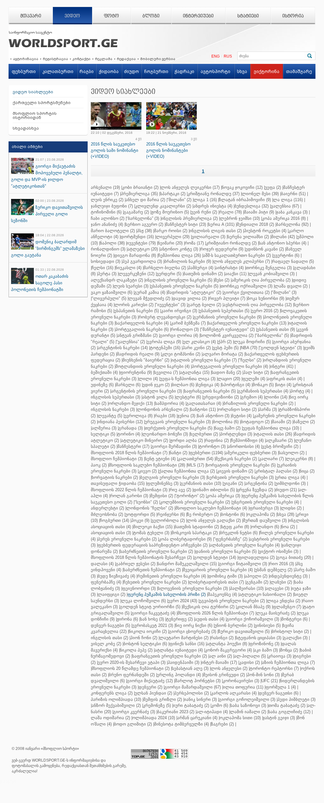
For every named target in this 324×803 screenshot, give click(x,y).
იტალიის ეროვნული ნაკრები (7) (204, 360)
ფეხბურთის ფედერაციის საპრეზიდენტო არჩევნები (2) (153, 545)
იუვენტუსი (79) (141, 243)
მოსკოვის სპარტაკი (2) (194, 532)
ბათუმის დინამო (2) (203, 273)
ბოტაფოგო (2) (255, 421)
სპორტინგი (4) (235, 384)
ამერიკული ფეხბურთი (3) (251, 452)
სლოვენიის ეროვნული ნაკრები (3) (193, 588)
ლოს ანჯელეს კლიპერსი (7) (241, 261)
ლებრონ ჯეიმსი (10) (240, 218)
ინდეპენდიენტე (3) (289, 576)
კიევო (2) (148, 471)
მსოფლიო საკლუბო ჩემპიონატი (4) (211, 508)
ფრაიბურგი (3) (264, 508)
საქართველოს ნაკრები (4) (142, 323)
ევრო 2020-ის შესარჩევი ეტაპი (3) (131, 662)
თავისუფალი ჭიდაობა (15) (118, 483)
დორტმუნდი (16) (137, 236)
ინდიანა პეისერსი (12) (120, 421)
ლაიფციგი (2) (111, 594)
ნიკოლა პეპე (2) (136, 650)
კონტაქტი (81, 59)
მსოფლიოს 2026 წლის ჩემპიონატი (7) (216, 613)
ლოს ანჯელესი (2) (229, 668)
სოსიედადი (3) (105, 261)
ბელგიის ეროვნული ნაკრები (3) (172, 477)
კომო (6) (219, 705)
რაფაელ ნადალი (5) (293, 261)
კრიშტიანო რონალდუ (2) (231, 243)
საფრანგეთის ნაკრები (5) (210, 391)
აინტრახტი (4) (229, 267)
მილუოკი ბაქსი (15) (152, 526)
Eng (215, 56)
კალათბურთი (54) (195, 458)
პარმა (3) (268, 409)
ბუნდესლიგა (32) (251, 206)
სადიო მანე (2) (226, 372)
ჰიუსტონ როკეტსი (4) (265, 230)
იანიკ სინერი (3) (200, 699)
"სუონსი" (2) (146, 502)
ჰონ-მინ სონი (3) (263, 674)
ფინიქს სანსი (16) (186, 643)
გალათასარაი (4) (203, 403)
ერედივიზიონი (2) (221, 397)
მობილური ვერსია (157, 59)
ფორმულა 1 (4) (280, 687)
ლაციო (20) (229, 378)
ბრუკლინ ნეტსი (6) (239, 532)
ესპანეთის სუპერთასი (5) (224, 310)
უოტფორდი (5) (140, 514)
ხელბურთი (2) (204, 434)
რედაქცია (126, 59)
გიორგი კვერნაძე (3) (134, 711)
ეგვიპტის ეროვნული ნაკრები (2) (232, 600)
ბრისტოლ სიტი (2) (290, 631)
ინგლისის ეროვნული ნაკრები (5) (178, 280)
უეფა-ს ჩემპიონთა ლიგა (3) (187, 378)
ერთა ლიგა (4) (290, 477)
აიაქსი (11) (235, 273)
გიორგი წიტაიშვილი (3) (243, 563)
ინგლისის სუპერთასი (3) (115, 397)
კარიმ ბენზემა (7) (188, 323)
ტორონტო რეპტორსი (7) (274, 668)
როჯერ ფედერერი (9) (221, 249)
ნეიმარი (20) (170, 243)
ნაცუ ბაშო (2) (227, 428)
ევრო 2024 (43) (182, 600)
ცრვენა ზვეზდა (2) (255, 489)
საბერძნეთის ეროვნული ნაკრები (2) (156, 551)
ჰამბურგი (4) (200, 267)
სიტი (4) (283, 384)
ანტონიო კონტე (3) (179, 249)
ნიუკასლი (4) (128, 267)
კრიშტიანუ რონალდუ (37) (214, 193)
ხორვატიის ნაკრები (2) (115, 477)
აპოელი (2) (256, 576)
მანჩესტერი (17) (133, 446)
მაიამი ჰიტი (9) (259, 212)
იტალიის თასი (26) (273, 434)
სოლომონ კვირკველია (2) (226, 335)
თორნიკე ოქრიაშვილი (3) (246, 286)
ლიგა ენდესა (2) (283, 600)
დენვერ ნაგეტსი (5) (110, 625)
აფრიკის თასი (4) (284, 378)
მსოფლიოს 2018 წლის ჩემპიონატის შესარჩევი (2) (141, 557)
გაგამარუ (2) (136, 212)
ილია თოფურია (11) (243, 687)
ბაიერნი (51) (293, 193)
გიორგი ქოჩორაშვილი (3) (253, 619)
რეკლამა (103, 59)
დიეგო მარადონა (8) (135, 255)
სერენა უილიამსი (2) (248, 236)
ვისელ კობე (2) (106, 643)
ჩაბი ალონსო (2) (107, 218)
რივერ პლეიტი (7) (227, 298)
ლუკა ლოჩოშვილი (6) (143, 600)
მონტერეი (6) (294, 619)
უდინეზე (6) (102, 384)
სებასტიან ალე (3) (190, 668)
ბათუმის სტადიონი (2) (197, 526)
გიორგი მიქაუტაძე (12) (150, 680)
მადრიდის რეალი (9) (138, 354)
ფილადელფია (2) (256, 557)
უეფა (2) (273, 187)
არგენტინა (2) (259, 483)
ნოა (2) (288, 526)
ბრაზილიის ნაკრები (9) (187, 261)
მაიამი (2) (281, 421)
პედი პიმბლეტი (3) (296, 699)
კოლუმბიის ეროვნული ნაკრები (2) (195, 502)
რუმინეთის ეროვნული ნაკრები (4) (171, 576)
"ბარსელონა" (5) (272, 335)
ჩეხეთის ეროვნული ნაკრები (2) (155, 582)
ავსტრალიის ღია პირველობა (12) (257, 304)
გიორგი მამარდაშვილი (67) (193, 687)
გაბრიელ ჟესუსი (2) (135, 563)
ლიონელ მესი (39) (260, 193)
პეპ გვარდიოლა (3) (142, 261)
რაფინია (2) (217, 440)
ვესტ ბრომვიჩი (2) (280, 446)
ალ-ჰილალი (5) (250, 656)
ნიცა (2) (307, 471)
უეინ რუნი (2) (204, 212)
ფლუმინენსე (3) (162, 483)
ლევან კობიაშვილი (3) (272, 273)
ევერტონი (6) (286, 255)
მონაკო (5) (263, 384)
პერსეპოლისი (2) (191, 693)
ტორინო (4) (128, 434)
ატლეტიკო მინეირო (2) (144, 440)
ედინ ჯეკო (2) (156, 384)
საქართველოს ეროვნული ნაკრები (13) (247, 323)
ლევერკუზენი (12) (136, 273)
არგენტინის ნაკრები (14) (123, 347)
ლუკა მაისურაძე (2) (276, 613)
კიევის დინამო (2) (235, 471)
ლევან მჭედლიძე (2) (149, 298)
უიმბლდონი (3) (290, 483)
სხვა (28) (285, 514)
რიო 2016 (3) (281, 563)
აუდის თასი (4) (209, 619)
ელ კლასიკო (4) (199, 341)
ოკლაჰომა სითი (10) (240, 717)
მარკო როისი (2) (170, 230)
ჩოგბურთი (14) (114, 520)
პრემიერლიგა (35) (139, 193)
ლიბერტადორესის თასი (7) (216, 582)
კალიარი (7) (271, 458)
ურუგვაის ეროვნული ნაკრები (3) (178, 421)
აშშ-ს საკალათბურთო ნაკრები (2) (237, 255)
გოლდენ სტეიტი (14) (215, 557)
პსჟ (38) (144, 230)
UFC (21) (269, 680)
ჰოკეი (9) (140, 520)
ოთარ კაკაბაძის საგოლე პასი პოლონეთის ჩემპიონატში (39, 283)
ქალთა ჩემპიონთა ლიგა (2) (187, 471)
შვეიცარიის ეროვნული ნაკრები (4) (218, 569)
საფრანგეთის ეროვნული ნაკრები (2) (169, 656)
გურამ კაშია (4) (149, 292)
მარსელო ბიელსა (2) (165, 267)
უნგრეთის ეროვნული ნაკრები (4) (265, 502)
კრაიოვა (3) (279, 656)
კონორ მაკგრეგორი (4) (228, 650)
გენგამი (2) (257, 582)
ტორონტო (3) (212, 446)
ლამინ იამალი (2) (248, 711)
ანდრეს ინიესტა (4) (212, 206)
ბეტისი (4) (242, 415)
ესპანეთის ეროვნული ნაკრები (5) (184, 286)
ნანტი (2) (178, 452)
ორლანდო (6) (265, 526)
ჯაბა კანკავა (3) (292, 212)
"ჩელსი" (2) (250, 360)
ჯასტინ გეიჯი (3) (279, 717)
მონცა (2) (289, 650)
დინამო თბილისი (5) (214, 489)
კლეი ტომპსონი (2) (181, 354)
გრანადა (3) (131, 428)
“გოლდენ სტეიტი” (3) (280, 347)
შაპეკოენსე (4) (222, 594)
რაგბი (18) (165, 415)
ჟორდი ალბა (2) (186, 440)
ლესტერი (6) (188, 397)
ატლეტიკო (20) (143, 249)
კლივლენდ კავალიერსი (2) (163, 206)
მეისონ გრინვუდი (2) (224, 674)
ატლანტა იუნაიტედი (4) (179, 650)
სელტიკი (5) (103, 434)
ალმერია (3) (104, 428)
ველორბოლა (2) (168, 520)
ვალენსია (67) (285, 206)
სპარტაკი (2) (172, 193)
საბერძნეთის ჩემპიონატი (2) (152, 569)
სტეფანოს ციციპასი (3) (258, 637)
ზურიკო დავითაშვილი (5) (244, 631)
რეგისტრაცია (55, 59)
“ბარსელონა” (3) (143, 218)
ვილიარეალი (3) (208, 236)
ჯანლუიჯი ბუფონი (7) (112, 206)
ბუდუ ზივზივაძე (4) (116, 576)
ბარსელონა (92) (292, 224)
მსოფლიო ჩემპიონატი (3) (117, 458)
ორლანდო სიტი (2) (237, 409)
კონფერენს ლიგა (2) (112, 693)
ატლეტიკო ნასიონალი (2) (265, 594)
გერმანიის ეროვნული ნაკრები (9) (228, 317)
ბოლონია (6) (226, 421)
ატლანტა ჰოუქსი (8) (227, 643)
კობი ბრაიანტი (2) (140, 187)
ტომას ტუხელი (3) (151, 532)
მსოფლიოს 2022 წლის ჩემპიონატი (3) (129, 489)
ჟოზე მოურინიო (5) (170, 212)
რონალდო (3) (185, 329)
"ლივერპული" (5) (109, 298)
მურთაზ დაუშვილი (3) (265, 520)
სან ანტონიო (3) (213, 415)
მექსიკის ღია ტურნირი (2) (208, 606)
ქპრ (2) (225, 341)
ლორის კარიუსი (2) (134, 304)
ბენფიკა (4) (207, 384)
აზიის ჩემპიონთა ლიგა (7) (288, 662)
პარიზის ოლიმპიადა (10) (116, 699)
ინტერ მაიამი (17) (219, 662)
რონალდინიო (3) (108, 249)
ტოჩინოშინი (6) (106, 212)
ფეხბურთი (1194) (206, 452)
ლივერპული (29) (173, 236)
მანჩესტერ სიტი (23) (185, 224)
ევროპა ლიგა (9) (164, 341)
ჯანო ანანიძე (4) (107, 224)
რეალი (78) (230, 212)
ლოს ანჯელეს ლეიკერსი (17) (190, 187)
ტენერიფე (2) (179, 619)
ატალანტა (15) (194, 372)
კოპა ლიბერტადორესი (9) (185, 539)
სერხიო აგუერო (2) (144, 224)
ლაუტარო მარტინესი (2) (184, 637)
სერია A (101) (221, 224)
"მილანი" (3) (284, 292)
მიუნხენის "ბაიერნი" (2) (145, 360)
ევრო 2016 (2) (265, 310)
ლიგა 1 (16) (205, 199)
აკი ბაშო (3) (266, 650)
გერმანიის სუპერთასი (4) (263, 391)
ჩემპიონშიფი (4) (247, 440)
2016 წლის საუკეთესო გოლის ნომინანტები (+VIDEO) (168, 150)
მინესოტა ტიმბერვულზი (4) (181, 724)
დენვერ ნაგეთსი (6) (278, 693)
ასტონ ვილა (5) (157, 397)
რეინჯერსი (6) (171, 514)
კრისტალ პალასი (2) (276, 471)
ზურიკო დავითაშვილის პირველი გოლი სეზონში (47, 214)
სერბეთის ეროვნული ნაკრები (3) (240, 477)
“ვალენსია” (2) (130, 341)
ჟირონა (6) (127, 619)
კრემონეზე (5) (157, 705)
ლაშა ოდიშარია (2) (110, 717)
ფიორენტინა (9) (136, 372)
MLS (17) (195, 465)
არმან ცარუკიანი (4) (197, 717)
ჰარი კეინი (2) (197, 347)
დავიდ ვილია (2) (189, 298)
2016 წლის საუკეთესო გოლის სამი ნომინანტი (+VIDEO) (114, 150)
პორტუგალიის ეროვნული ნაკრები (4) (230, 366)
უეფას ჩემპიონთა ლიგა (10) (271, 428)
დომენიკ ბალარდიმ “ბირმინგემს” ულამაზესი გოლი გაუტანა (48, 248)
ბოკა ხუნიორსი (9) (265, 298)
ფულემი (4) (253, 378)
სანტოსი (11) (203, 409)
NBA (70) (249, 347)
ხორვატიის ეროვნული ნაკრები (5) (241, 465)
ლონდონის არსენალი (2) (162, 409)
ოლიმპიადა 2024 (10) (153, 717)
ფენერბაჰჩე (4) (106, 582)
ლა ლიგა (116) (288, 199)
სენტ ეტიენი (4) (160, 458)
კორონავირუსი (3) (241, 680)
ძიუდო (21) (286, 489)
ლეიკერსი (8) (299, 458)
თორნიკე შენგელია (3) (269, 267)
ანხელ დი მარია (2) (145, 199)
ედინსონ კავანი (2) (265, 249)
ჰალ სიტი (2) (256, 372)
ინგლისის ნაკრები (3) (113, 409)
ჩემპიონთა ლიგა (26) (179, 255)
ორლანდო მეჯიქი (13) (131, 403)
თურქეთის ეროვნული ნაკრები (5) (178, 428)
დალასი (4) (102, 563)
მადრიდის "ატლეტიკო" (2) (194, 292)
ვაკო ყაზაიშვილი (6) (111, 292)
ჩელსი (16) (102, 267)
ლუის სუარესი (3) (131, 286)
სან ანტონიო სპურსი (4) (282, 243)
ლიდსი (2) (291, 508)
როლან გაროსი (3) (129, 495)
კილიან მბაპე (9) (254, 606)
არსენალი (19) (105, 187)
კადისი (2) (249, 662)
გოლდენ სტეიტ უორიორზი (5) (150, 606)
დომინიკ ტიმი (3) (225, 576)
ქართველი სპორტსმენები (42, 102)
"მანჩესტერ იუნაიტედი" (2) (228, 329)
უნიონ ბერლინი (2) (233, 625)
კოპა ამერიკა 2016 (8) (284, 218)
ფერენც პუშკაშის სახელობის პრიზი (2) (167, 594)
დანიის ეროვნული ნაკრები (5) (226, 551)
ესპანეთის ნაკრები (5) (136, 310)
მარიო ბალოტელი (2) (113, 230)
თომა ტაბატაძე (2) (286, 705)
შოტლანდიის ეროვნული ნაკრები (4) (152, 366)
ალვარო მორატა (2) (222, 354)
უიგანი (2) (233, 483)
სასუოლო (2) (291, 452)
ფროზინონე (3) (264, 643)
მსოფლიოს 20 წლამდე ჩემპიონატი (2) (131, 668)
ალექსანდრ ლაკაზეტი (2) (117, 280)
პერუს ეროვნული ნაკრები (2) (127, 539)
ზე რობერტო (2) (203, 514)
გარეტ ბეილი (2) (204, 304)
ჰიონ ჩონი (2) (143, 637)
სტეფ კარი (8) (235, 526)
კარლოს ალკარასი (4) (234, 693)
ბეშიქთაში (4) (104, 372)
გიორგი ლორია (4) (179, 335)
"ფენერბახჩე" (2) (230, 539)
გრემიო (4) (252, 397)
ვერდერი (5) (169, 273)
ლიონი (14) (276, 397)
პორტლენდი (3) (236, 434)
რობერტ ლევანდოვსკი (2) (165, 317)
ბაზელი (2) (304, 421)
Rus (228, 56)
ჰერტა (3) (107, 273)
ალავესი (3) (278, 588)
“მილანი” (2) (179, 199)
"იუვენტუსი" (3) (170, 304)
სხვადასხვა (26, 128)
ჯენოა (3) (186, 415)
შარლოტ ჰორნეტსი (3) (198, 680)
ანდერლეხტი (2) (107, 508)
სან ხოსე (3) (152, 619)
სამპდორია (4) (169, 403)
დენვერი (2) (150, 687)
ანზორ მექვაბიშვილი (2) (116, 705)
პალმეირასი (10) (247, 588)
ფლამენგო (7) (287, 606)
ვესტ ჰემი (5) (226, 347)
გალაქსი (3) (296, 637)
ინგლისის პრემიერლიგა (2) (189, 218)
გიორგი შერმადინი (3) (174, 446)
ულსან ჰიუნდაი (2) (153, 693)
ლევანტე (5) (110, 415)
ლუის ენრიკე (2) (107, 199)
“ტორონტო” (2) (189, 495)
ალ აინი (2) (220, 656)
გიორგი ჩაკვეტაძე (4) (153, 613)
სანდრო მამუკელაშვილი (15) (187, 563)
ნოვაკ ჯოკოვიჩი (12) (242, 187)
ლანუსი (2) (281, 582)
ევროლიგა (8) (138, 415)
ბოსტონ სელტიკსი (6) (145, 643)
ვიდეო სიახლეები (33, 92)
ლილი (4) (148, 378)
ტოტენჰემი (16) (165, 347)
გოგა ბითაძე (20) (294, 557)
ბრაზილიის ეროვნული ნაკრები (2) (258, 403)
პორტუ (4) (300, 391)
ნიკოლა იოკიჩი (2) (148, 631)
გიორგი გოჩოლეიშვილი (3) (247, 699)
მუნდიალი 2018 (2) (255, 224)
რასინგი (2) (222, 637)
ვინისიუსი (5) (268, 625)
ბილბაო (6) (183, 384)
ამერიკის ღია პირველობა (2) (261, 280)
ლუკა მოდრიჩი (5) (252, 341)
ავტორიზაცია (25, 59)
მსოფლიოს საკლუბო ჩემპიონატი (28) (147, 465)
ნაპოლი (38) (112, 243)
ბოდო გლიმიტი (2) (133, 724)
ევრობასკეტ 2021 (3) (152, 625)
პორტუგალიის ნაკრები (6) (142, 329)
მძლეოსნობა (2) (107, 514)
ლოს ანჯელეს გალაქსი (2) (214, 520)
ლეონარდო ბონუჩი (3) (165, 434)
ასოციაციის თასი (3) (111, 532)
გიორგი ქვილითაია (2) (246, 292)
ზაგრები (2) (222, 724)
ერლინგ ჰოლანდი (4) (179, 674)
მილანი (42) (283, 236)
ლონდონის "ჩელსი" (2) (149, 508)
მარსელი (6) (128, 384)
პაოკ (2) (99, 465)
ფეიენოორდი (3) (139, 588)
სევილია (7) (166, 372)
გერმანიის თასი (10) (201, 483)
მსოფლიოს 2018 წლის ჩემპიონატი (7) (129, 452)
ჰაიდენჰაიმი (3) (183, 662)
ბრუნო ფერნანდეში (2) (132, 674)
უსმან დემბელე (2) (273, 569)
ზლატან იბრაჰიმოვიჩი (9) (245, 199)
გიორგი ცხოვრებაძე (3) (192, 631)
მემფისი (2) (161, 495)
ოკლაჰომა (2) (261, 514)
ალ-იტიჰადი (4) (212, 711)
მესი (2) (222, 280)
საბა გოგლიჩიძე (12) (289, 711)
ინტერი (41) (281, 366)
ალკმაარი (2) (279, 440)
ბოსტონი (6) (233, 514)
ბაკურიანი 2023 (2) (175, 711)
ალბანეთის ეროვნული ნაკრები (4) (245, 545)
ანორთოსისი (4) (244, 446)
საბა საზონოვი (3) (248, 705)
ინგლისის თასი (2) (109, 637)
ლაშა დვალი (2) (291, 286)
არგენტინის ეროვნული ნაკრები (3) (146, 391)
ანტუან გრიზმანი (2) (137, 335)
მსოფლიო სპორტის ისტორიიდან (35, 115)
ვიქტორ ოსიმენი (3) (278, 551)
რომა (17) (194, 243)
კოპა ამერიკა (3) (223, 495)
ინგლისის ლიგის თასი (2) (216, 230)
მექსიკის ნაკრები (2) (236, 458)
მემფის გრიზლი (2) (162, 699)
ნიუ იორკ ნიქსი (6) (193, 625)
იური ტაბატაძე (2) (191, 705)
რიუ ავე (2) (180, 489)
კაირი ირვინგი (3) (179, 310)
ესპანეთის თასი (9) (276, 329)
